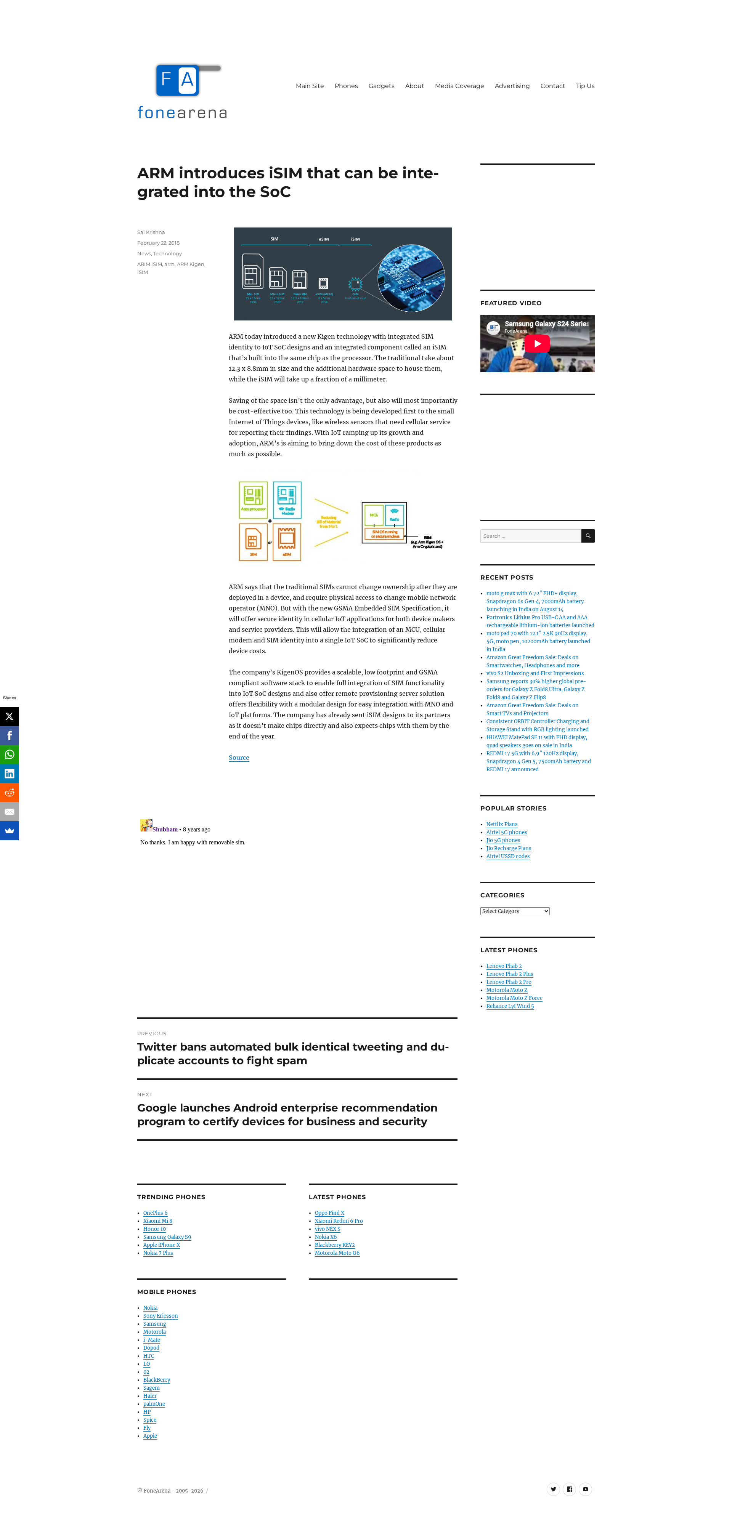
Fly (147, 1428)
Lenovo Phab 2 (504, 966)
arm (169, 264)
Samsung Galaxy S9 (167, 1237)
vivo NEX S (327, 1229)
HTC (148, 1356)
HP (147, 1412)
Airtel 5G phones (506, 832)
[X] (9, 716)
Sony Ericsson (160, 1316)
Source (239, 757)
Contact (553, 86)
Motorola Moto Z (507, 990)
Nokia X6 (326, 1237)
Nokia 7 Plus (158, 1253)
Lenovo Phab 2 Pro (508, 982)
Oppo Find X (329, 1213)
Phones (346, 86)
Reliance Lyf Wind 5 (510, 1006)
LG (146, 1364)
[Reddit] (9, 792)
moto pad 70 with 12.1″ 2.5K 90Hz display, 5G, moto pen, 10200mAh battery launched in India (538, 641)
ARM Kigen (190, 264)
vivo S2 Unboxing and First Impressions (535, 673)
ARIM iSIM (149, 264)
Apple (150, 1436)
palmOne (154, 1404)
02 (146, 1372)
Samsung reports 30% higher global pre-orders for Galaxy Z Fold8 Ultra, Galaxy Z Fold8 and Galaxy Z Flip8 (536, 689)
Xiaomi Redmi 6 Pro (339, 1221)
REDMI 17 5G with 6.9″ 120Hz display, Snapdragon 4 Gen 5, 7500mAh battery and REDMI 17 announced (538, 761)
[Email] (9, 811)
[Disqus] (297, 911)
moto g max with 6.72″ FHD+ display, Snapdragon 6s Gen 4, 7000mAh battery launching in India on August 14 (535, 601)
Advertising (512, 86)
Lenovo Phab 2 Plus (509, 974)
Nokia (150, 1308)
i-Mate (151, 1340)
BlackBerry (156, 1380)
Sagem (151, 1388)
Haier (150, 1396)
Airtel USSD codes (508, 856)
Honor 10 (154, 1229)
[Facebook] (9, 735)
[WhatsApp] (9, 754)
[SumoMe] (9, 830)
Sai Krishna (151, 232)
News (144, 253)
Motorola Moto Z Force (514, 998)
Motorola (154, 1332)
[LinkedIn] (9, 773)
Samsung (154, 1324)
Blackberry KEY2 (335, 1245)
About (414, 86)
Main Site (310, 86)
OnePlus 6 (155, 1213)
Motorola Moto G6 (337, 1253)
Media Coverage (459, 86)
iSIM (142, 272)
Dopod (151, 1348)
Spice (149, 1420)
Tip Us (585, 86)
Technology (167, 253)
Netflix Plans (502, 824)
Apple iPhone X (161, 1245)
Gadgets (382, 86)
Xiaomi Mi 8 (157, 1221)
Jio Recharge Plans (508, 848)
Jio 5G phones (503, 840)
